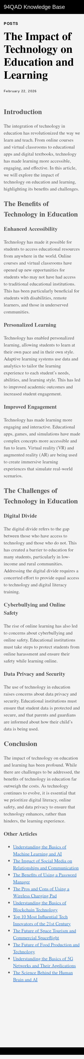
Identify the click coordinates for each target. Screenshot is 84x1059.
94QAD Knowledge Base (34, 7)
